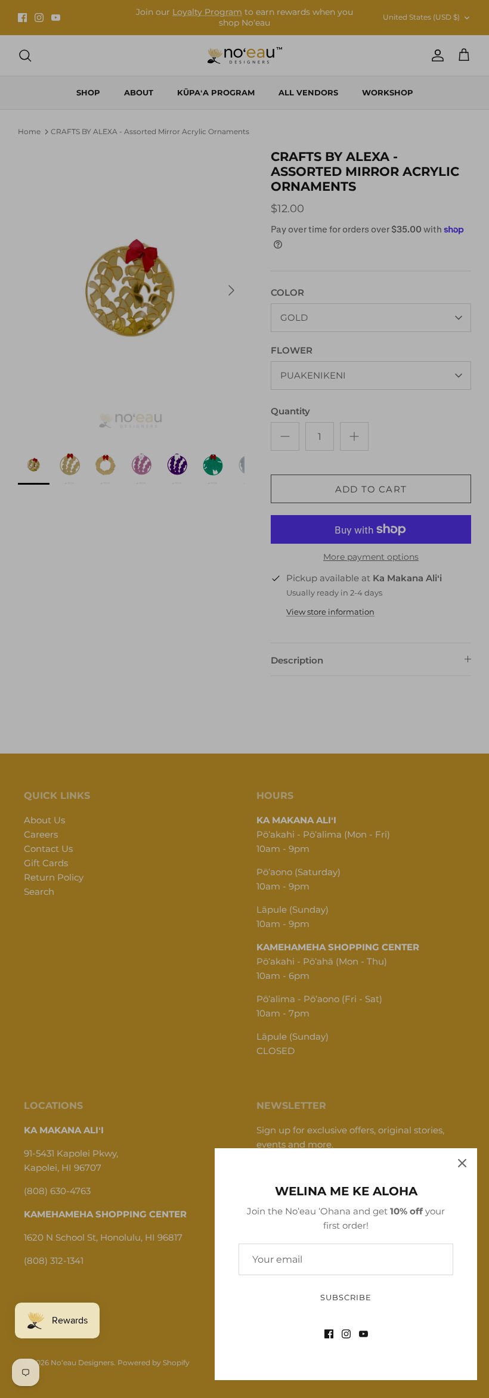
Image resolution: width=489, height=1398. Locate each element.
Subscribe (346, 1297)
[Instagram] (346, 1333)
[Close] (462, 1163)
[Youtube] (363, 1333)
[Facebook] (328, 1333)
